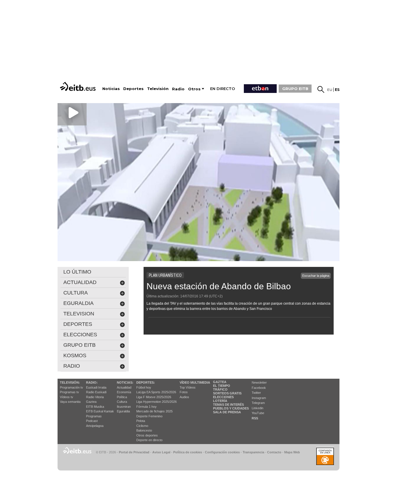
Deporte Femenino (149, 416)
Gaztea (91, 401)
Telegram (258, 403)
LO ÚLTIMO (77, 272)
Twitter (256, 392)
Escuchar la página (315, 275)
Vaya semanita (70, 401)
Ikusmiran (124, 406)
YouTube (258, 413)
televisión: (70, 382)
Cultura (122, 401)
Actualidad (124, 387)
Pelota (140, 421)
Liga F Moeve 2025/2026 (153, 397)
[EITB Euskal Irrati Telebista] (78, 86)
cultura (75, 293)
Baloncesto (144, 430)
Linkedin (257, 408)
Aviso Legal (161, 452)
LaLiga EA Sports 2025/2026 (156, 392)
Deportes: (145, 382)
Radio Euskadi (96, 392)
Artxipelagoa (94, 425)
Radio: (92, 382)
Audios (184, 397)
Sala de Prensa (227, 412)
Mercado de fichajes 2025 (154, 411)
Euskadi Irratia (96, 387)
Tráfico (220, 389)
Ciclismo (142, 425)
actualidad (79, 282)
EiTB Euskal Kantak (100, 411)
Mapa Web (292, 452)
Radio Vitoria (95, 397)
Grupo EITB (79, 345)
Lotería (220, 401)
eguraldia (78, 303)
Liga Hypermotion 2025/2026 (156, 401)
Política (122, 397)
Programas (94, 416)
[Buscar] (320, 89)
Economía (124, 392)
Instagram (259, 398)
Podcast (92, 421)
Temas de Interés (228, 404)
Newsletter (259, 382)
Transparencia (253, 452)
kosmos (74, 355)
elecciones (80, 334)
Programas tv (69, 392)
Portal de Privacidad (134, 452)
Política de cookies (187, 452)
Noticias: (125, 382)
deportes (77, 324)
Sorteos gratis (227, 393)
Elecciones (223, 397)
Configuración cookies (222, 452)
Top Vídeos (188, 387)
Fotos (184, 392)
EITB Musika (95, 406)
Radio (71, 366)
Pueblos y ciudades (231, 408)
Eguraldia (123, 411)
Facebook (259, 387)
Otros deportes (147, 435)
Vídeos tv (66, 397)
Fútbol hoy (143, 387)
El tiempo (221, 385)
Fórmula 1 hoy (146, 406)
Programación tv (71, 387)
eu (329, 89)
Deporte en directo (149, 440)
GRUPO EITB (295, 88)
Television (78, 314)
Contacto (274, 452)
